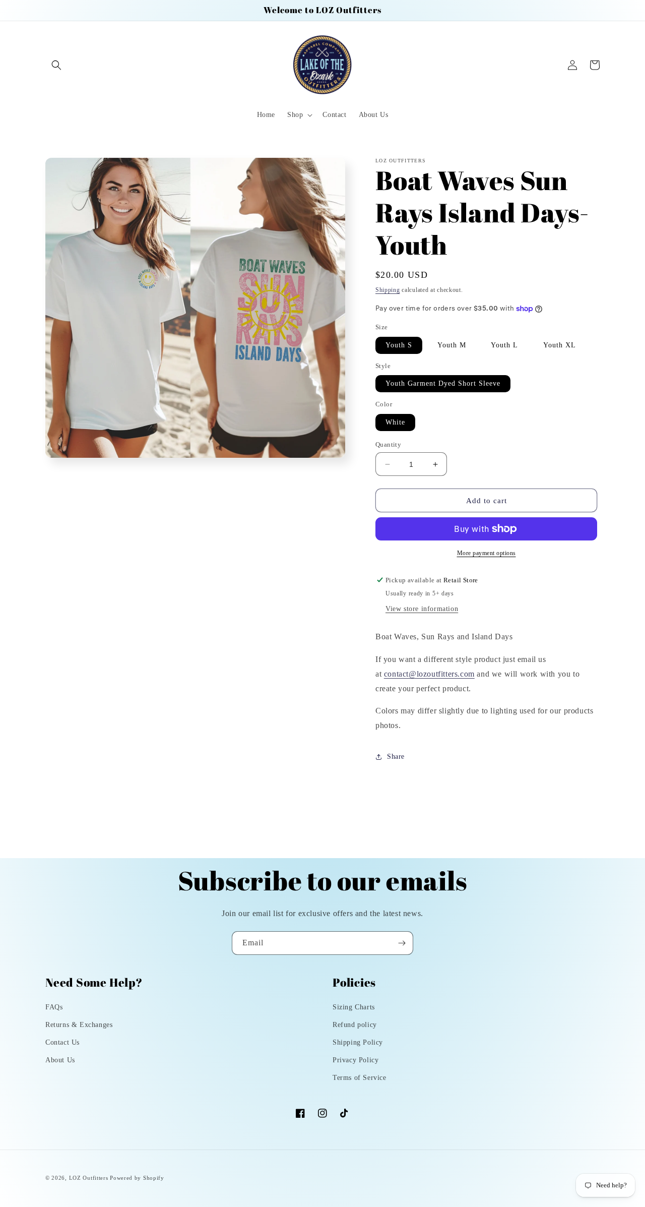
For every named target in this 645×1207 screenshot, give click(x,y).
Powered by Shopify (137, 1178)
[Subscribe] (402, 943)
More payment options (486, 553)
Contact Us (62, 1042)
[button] (56, 65)
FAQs (53, 1007)
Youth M (451, 345)
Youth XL (559, 345)
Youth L (504, 345)
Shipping (387, 289)
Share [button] (396, 756)
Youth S (398, 345)
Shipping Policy (358, 1042)
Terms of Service (359, 1077)
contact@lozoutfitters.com (429, 674)
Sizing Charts (354, 1007)
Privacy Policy (355, 1060)
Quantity (388, 444)
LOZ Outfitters (88, 1178)
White (395, 422)
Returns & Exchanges (78, 1025)
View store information (421, 609)
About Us (60, 1060)
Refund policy (355, 1025)
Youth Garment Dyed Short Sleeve (442, 383)
